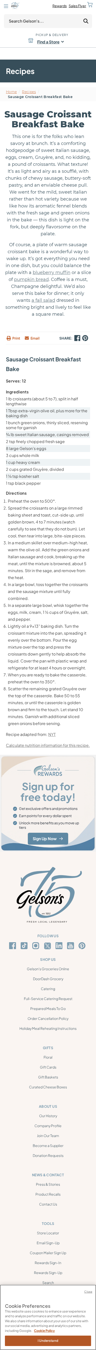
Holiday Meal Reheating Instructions (48, 1028)
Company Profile (48, 1125)
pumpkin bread (31, 279)
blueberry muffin (51, 272)
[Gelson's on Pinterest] (83, 945)
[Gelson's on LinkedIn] (59, 945)
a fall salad (43, 300)
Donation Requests (48, 1155)
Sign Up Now (45, 838)
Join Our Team (48, 1135)
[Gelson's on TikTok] (25, 946)
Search (48, 1282)
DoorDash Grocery (48, 978)
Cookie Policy (44, 1331)
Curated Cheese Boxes (48, 1087)
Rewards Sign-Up (48, 1272)
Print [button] (16, 338)
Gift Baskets (48, 1077)
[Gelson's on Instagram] (36, 945)
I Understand (48, 1341)
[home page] (15, 6)
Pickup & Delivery (52, 35)
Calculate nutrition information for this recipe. (48, 745)
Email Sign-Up (48, 1243)
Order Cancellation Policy (48, 1018)
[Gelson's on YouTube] (71, 946)
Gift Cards (48, 1067)
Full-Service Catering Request (48, 998)
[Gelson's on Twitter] (48, 946)
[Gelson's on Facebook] (13, 945)
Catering (48, 988)
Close (88, 1291)
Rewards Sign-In (48, 1262)
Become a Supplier (48, 1145)
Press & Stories (48, 1184)
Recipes (29, 92)
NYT (52, 734)
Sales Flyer (77, 5)
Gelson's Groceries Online (48, 969)
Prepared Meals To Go (48, 1008)
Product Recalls (48, 1194)
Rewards (59, 5)
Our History (48, 1115)
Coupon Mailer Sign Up (48, 1252)
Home (11, 92)
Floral (48, 1057)
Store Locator (48, 1233)
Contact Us (48, 1204)
